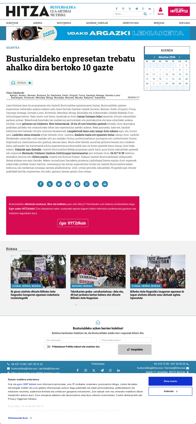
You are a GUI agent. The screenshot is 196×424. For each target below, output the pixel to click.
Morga (49, 98)
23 (186, 79)
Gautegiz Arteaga (95, 95)
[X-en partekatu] (50, 184)
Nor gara (184, 22)
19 (160, 79)
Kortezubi (29, 98)
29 (162, 65)
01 (135, 97)
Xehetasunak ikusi (18, 418)
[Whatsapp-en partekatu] (86, 184)
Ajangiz (14, 95)
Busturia (41, 95)
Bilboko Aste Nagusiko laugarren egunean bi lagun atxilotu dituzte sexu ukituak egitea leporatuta (157, 295)
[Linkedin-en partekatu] (96, 184)
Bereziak (159, 22)
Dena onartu (170, 381)
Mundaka (59, 98)
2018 (130, 97)
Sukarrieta (100, 98)
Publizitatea (98, 363)
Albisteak (12, 22)
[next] (179, 57)
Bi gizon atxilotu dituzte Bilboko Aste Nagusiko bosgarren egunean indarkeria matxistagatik (35, 295)
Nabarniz (88, 98)
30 (169, 65)
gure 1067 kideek (26, 384)
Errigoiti (74, 95)
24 (147, 84)
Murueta (69, 98)
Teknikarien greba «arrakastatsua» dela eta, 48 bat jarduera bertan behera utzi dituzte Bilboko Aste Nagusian (97, 295)
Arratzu (22, 95)
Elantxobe (56, 95)
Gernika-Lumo (112, 95)
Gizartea (12, 47)
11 (154, 74)
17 (138, 97)
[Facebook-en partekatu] (41, 184)
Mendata (40, 98)
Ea (48, 95)
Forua (82, 95)
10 (147, 74)
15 (180, 74)
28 (156, 65)
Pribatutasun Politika (63, 346)
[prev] (154, 57)
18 (154, 79)
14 (173, 74)
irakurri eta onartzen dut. (76, 346)
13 (167, 74)
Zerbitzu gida (131, 22)
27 (149, 65)
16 (186, 74)
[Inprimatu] (105, 184)
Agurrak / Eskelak (97, 22)
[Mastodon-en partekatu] (59, 184)
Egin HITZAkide (72, 223)
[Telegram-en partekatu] (77, 184)
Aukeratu (169, 391)
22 (180, 79)
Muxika (79, 98)
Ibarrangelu (17, 98)
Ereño (65, 95)
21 (173, 79)
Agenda (37, 22)
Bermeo (32, 95)
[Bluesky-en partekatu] (68, 184)
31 (175, 65)
